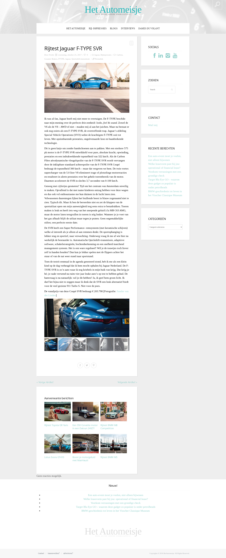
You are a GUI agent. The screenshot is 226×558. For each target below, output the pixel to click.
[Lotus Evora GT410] (57, 443)
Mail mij (153, 125)
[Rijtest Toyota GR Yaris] (57, 411)
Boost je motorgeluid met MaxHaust (83, 459)
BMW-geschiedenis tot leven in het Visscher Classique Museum (115, 510)
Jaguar (97, 55)
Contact (41, 553)
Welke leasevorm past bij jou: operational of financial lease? (115, 499)
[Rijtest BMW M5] (113, 443)
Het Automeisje (113, 9)
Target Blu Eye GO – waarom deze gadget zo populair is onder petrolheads (164, 183)
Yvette (51, 55)
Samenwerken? (54, 553)
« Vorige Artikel (44, 382)
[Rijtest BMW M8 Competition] (113, 411)
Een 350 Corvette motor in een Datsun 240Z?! (85, 427)
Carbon (120, 55)
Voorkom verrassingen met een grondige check (115, 502)
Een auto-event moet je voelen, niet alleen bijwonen (115, 495)
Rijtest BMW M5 (108, 457)
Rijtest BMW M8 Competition (108, 427)
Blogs (114, 28)
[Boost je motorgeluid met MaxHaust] (85, 443)
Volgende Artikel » (127, 382)
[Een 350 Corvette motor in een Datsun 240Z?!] (85, 411)
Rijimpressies (106, 55)
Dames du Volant (149, 28)
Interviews (128, 28)
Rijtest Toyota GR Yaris (56, 425)
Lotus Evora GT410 (54, 457)
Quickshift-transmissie (81, 59)
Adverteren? (68, 553)
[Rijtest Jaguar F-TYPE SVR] (86, 88)
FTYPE (61, 59)
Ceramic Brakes (50, 59)
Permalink (99, 59)
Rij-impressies (98, 28)
